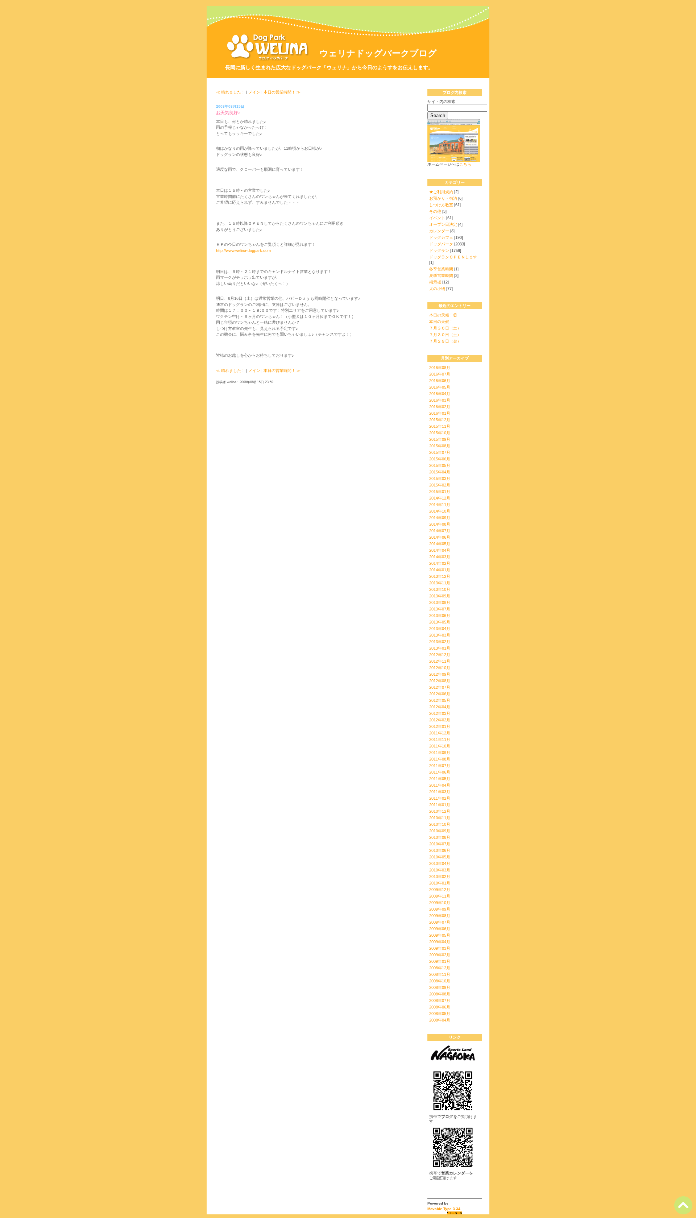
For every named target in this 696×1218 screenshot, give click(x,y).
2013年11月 (439, 583)
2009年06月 (439, 929)
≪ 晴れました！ (230, 92)
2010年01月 (439, 883)
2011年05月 (439, 778)
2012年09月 (439, 674)
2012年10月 (439, 668)
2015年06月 (439, 459)
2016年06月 (439, 380)
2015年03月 (439, 478)
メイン (254, 92)
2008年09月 (439, 987)
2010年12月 (439, 811)
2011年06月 (439, 772)
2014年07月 (439, 531)
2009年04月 (439, 942)
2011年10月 (439, 746)
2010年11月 (439, 818)
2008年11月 (439, 974)
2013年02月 (439, 641)
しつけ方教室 (441, 205)
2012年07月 (439, 687)
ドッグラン (439, 250)
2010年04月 (439, 863)
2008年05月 (439, 1013)
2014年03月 (439, 557)
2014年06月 (439, 537)
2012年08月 (439, 681)
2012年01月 (439, 726)
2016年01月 (439, 413)
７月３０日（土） (445, 328)
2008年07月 (439, 1000)
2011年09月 (439, 752)
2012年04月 (439, 707)
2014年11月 (439, 504)
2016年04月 (439, 394)
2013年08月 (439, 602)
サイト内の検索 (441, 101)
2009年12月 (439, 889)
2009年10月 (439, 902)
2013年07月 (439, 609)
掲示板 (435, 282)
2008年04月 (439, 1020)
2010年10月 (439, 824)
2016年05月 (439, 387)
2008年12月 (439, 968)
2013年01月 (439, 648)
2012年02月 (439, 720)
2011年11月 (439, 739)
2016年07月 (439, 374)
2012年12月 (439, 654)
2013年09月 (439, 596)
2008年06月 (439, 1007)
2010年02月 (439, 876)
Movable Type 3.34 (443, 1209)
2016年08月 (439, 367)
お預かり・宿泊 (443, 198)
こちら (465, 164)
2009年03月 (439, 948)
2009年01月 (439, 961)
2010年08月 (439, 837)
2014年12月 (439, 498)
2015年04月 (439, 472)
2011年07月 (439, 765)
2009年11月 (439, 896)
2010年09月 (439, 831)
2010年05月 (439, 857)
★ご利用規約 (441, 192)
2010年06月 (439, 850)
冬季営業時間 (441, 269)
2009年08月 (439, 916)
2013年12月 (439, 576)
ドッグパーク (441, 244)
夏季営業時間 (441, 275)
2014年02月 (439, 563)
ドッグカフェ (441, 237)
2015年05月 (439, 465)
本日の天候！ (441, 321)
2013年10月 (439, 589)
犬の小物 (437, 288)
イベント (437, 218)
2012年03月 (439, 713)
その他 (435, 211)
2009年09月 (439, 909)
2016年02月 (439, 407)
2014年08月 (439, 524)
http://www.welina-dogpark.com (243, 250)
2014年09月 (439, 517)
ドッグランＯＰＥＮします (453, 257)
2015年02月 (439, 485)
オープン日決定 (443, 224)
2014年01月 (439, 570)
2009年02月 (439, 955)
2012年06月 (439, 694)
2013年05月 (439, 622)
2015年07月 (439, 452)
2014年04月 (439, 550)
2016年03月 (439, 400)
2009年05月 (439, 935)
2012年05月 (439, 700)
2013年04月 (439, 628)
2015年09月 (439, 439)
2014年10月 (439, 511)
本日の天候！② (443, 315)
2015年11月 (439, 426)
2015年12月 (439, 420)
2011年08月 (439, 759)
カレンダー (439, 231)
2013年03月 (439, 635)
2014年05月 (439, 544)
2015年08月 (439, 446)
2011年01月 (439, 805)
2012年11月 (439, 661)
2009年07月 (439, 922)
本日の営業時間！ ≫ (282, 92)
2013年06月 (439, 615)
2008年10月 (439, 981)
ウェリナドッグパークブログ (378, 53)
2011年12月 (439, 733)
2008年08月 (439, 994)
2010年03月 (439, 870)
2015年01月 (439, 491)
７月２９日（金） (445, 341)
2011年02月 (439, 798)
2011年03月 (439, 792)
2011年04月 (439, 785)
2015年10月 (439, 433)
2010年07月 (439, 844)
